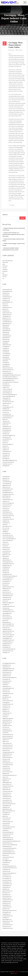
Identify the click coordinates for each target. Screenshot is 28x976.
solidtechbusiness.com (7, 837)
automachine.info (6, 798)
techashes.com (5, 293)
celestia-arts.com (6, 487)
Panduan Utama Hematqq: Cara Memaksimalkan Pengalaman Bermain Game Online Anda (13, 234)
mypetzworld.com (6, 403)
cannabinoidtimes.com (7, 734)
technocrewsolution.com (8, 515)
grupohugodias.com (7, 417)
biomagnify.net (5, 465)
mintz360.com (5, 715)
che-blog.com (5, 695)
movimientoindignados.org (8, 435)
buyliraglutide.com (6, 320)
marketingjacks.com (7, 638)
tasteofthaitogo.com (7, 579)
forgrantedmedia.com (7, 499)
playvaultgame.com (7, 919)
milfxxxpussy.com (6, 437)
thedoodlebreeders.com (8, 416)
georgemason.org (6, 665)
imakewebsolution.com (7, 693)
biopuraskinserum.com (7, 594)
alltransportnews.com (7, 368)
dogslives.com (5, 780)
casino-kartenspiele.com (8, 537)
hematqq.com (19, 955)
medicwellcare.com (6, 828)
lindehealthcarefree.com (8, 670)
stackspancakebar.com (7, 609)
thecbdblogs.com (6, 647)
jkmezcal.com (5, 864)
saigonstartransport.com (8, 586)
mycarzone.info (6, 819)
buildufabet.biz (5, 366)
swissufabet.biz (5, 334)
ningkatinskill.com (6, 423)
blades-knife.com (6, 789)
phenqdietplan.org (6, 430)
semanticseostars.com (7, 745)
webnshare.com (6, 750)
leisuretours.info (6, 759)
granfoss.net (5, 620)
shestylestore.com (6, 926)
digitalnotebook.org (7, 722)
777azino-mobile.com (7, 389)
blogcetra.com (5, 773)
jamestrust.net (5, 544)
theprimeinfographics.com (8, 851)
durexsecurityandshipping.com (9, 394)
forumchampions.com (7, 489)
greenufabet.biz (6, 337)
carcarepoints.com (6, 414)
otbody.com (5, 542)
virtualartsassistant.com (8, 850)
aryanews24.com (6, 385)
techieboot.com (6, 300)
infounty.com (5, 405)
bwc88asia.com (5, 408)
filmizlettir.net (5, 480)
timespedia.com (6, 553)
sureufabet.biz (5, 352)
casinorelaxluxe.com (7, 883)
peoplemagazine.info (7, 291)
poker (3, 264)
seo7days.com (5, 572)
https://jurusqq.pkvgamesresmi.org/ (9, 962)
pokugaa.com (5, 917)
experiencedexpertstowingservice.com (11, 841)
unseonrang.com (6, 770)
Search (5, 214)
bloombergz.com (6, 533)
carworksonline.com (7, 505)
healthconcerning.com (7, 738)
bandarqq (3, 959)
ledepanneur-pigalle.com (8, 602)
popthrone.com (6, 690)
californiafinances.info (7, 595)
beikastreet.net (5, 478)
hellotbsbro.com (6, 761)
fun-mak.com (5, 859)
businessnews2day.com (7, 832)
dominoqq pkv (16, 942)
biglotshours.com (6, 318)
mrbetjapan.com (6, 567)
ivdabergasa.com (6, 398)
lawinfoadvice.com (6, 428)
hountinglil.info (5, 702)
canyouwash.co (6, 295)
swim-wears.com (6, 497)
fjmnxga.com (5, 585)
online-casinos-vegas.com (8, 634)
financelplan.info (6, 679)
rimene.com (5, 601)
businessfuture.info (6, 681)
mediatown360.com (7, 629)
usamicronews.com (6, 907)
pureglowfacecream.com (8, 563)
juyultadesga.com (6, 400)
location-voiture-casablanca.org (9, 844)
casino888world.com (7, 860)
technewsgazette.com (7, 561)
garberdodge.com (6, 496)
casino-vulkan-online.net (8, 626)
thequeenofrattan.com (7, 786)
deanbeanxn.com (6, 686)
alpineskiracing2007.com (8, 624)
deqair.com (5, 419)
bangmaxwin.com (6, 588)
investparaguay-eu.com (7, 407)
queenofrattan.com (7, 784)
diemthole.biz (5, 556)
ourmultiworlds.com (7, 481)
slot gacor (8, 946)
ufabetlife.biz (5, 343)
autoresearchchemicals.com (8, 649)
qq (3, 278)
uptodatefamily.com (7, 439)
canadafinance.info (6, 597)
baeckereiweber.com (7, 289)
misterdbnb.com (6, 862)
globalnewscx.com (6, 779)
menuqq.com (4, 942)
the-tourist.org (5, 528)
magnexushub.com (6, 314)
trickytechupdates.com (7, 642)
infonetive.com (5, 590)
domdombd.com (6, 887)
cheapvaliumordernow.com (8, 853)
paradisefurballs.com (7, 731)
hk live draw (5, 262)
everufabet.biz (5, 362)
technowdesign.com (7, 392)
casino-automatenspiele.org (8, 538)
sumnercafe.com (6, 432)
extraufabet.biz (5, 341)
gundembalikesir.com (7, 302)
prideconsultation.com (7, 700)
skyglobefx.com (6, 807)
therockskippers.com (7, 618)
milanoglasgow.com (7, 613)
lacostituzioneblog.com (7, 444)
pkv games (11, 205)
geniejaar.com (5, 709)
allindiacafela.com (6, 622)
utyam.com (5, 442)
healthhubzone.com (7, 307)
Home (2, 25)
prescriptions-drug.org (7, 513)
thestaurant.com (6, 871)
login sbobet (17, 953)
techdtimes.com (6, 298)
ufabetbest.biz (5, 350)
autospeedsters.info (7, 800)
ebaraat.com (5, 309)
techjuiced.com (5, 311)
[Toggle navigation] (25, 2)
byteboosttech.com (7, 312)
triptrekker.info (5, 814)
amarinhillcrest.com (7, 526)
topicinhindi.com (6, 667)
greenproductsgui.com (7, 736)
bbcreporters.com (6, 371)
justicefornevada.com (7, 757)
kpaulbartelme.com (7, 846)
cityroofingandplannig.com (8, 396)
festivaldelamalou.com (7, 492)
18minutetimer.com (7, 743)
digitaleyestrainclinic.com (8, 631)
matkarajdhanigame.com (8, 688)
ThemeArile (14, 973)
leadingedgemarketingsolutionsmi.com (11, 375)
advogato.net (5, 530)
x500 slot (9, 948)
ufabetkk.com (5, 558)
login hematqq (17, 957)
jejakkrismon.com (6, 554)
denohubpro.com (6, 787)
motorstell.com (6, 510)
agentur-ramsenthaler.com (8, 811)
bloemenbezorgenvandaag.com (9, 576)
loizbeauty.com (6, 549)
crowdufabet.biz (6, 364)
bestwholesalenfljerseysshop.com (10, 378)
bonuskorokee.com (7, 880)
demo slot (3, 948)
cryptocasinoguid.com (7, 373)
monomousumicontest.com (8, 803)
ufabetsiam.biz (5, 332)
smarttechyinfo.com (7, 720)
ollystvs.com (5, 777)
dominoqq (4, 266)
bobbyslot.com (5, 711)
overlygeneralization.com (8, 752)
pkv (3, 273)
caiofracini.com (5, 766)
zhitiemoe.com (5, 448)
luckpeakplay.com (6, 905)
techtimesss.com (6, 506)
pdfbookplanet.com (7, 782)
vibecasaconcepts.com (7, 821)
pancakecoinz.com (6, 697)
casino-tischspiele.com (7, 540)
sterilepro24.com (6, 835)
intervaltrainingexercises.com (9, 866)
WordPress (16, 971)
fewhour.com (5, 741)
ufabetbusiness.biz (6, 336)
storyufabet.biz (5, 355)
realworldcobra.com (7, 796)
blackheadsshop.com (7, 843)
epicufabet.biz (5, 357)
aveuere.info (5, 732)
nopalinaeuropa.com (7, 464)
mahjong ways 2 (5, 950)
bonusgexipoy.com (6, 882)
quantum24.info (6, 823)
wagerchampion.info (7, 802)
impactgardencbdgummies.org (9, 460)
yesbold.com (5, 305)
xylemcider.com (6, 453)
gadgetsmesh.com (6, 755)
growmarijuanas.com (7, 748)
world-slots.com (6, 691)
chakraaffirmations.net (7, 704)
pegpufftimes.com (6, 485)
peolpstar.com (5, 501)
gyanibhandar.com (6, 323)
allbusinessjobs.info (7, 672)
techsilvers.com (6, 421)
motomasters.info (6, 818)
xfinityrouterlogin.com (7, 636)
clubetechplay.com (6, 885)
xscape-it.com (5, 387)
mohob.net (5, 716)
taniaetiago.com (6, 455)
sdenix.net (4, 524)
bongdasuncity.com (7, 725)
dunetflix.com (5, 433)
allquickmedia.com (6, 560)
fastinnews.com (6, 892)
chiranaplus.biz (5, 608)
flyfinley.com (5, 699)
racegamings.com (6, 914)
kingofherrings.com (6, 565)
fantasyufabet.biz (6, 330)
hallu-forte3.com (6, 615)
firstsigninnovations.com (8, 494)
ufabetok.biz (5, 360)
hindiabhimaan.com (7, 643)
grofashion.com (6, 908)
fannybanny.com (6, 894)
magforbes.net (5, 521)
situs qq (4, 276)
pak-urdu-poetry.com (7, 771)
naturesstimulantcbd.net (8, 462)
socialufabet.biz (6, 346)
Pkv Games (19, 50)
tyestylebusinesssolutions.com (9, 867)
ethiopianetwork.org (7, 754)
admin (12, 50)
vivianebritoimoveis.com (8, 519)
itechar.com (5, 304)
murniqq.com (12, 955)
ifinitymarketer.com (7, 896)
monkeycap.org (6, 522)
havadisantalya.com (7, 296)
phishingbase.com (6, 912)
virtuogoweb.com (6, 316)
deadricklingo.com (6, 805)
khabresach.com (6, 645)
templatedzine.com (6, 426)
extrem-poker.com (6, 410)
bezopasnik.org (6, 583)
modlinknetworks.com (7, 899)
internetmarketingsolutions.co (9, 775)
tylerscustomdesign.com (8, 503)
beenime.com (5, 855)
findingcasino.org (6, 795)
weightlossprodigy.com (7, 718)
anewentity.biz (5, 569)
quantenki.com (5, 825)
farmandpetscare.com (7, 763)
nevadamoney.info (6, 599)
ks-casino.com (5, 412)
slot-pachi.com (5, 727)
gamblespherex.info (7, 809)
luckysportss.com (6, 903)
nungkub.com (5, 449)
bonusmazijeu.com (6, 876)
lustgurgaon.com (6, 707)
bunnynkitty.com (6, 581)
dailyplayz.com (5, 889)
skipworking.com (6, 547)
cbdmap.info (5, 684)
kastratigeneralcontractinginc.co (9, 376)
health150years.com (7, 512)
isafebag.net (5, 531)
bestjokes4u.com (6, 706)
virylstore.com (5, 508)
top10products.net (6, 674)
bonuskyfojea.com (6, 878)
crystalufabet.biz (6, 359)
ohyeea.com (5, 446)
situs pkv (4, 267)
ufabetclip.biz (5, 327)
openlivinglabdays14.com (8, 380)
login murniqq (9, 957)
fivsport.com (5, 424)
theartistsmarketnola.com (8, 606)
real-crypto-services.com (8, 401)
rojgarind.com (5, 739)
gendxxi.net (5, 816)
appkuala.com (5, 570)
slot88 (20, 959)
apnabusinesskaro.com (7, 650)
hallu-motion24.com (7, 617)
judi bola (14, 946)
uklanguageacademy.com (8, 668)
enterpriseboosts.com (7, 535)
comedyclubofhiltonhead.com (9, 848)
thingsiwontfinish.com (7, 928)
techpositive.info (6, 768)
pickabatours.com (6, 675)
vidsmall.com (5, 830)
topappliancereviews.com (8, 640)
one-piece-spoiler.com (7, 791)
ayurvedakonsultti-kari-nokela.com (10, 382)
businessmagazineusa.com (8, 827)
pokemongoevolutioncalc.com (9, 910)
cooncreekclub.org (6, 483)
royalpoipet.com (6, 869)
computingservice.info (7, 764)
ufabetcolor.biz (5, 339)
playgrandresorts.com (7, 921)
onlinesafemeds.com (7, 321)
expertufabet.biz (6, 328)
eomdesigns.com (6, 812)
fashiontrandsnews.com (8, 369)
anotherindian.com (6, 451)
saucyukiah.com (6, 476)
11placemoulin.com (7, 713)
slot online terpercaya (7, 260)
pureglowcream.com (7, 574)
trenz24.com (5, 545)
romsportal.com (6, 923)
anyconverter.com (6, 551)
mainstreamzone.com (7, 747)
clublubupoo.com (6, 875)
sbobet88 (23, 953)
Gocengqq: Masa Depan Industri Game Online (16, 25)
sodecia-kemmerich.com (8, 857)
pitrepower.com (6, 627)
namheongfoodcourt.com (8, 611)
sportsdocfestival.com (7, 924)
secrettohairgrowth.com (8, 578)
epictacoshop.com (6, 592)
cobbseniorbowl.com (7, 391)
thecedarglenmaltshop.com (8, 663)
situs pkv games (21, 944)
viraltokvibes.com (6, 517)
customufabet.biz (6, 353)
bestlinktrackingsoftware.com (9, 873)
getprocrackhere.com (7, 891)
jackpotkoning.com (6, 898)
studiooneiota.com (6, 793)
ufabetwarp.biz (5, 325)
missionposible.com (7, 633)
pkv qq (10, 942)
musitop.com (5, 440)
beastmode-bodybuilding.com (9, 677)
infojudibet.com (6, 682)
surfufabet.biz (5, 348)
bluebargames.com (6, 490)
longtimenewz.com (6, 901)
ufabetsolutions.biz (6, 344)
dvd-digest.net (5, 604)
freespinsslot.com (6, 729)
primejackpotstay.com (7, 916)
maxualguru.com (6, 723)
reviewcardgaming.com (7, 839)
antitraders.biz (5, 384)
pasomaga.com (6, 458)
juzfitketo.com (5, 457)
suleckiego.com (6, 652)
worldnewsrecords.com (7, 834)
